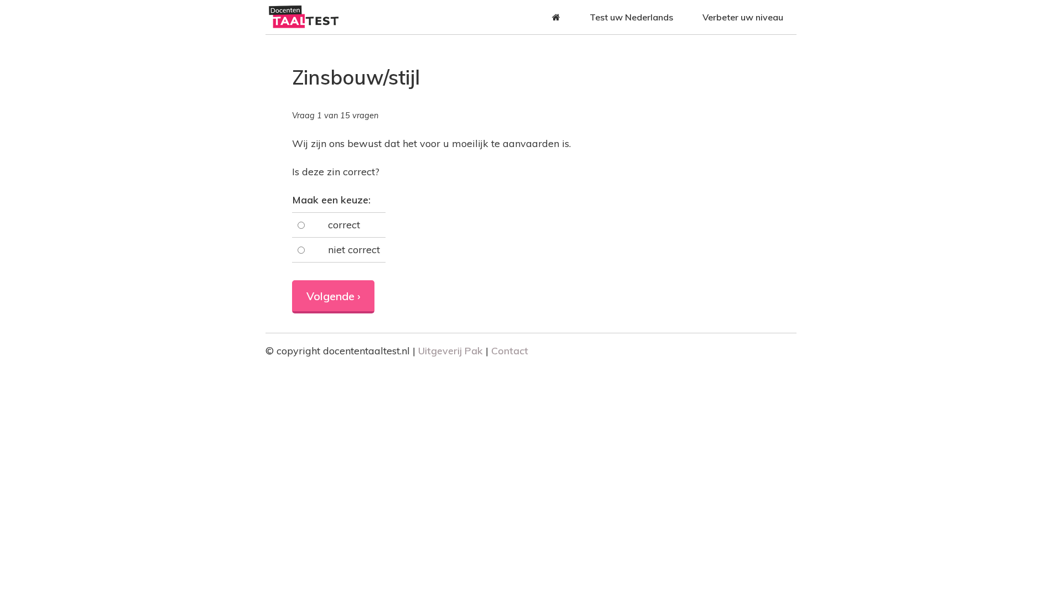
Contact (509, 350)
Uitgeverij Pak (450, 350)
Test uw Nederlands (631, 17)
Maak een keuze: (331, 199)
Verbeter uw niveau (742, 17)
